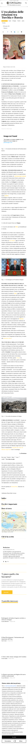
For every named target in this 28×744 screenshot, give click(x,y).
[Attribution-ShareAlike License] (14, 490)
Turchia (3, 22)
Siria (15, 293)
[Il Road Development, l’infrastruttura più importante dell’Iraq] (14, 630)
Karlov (19, 20)
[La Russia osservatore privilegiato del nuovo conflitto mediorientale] (14, 667)
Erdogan (14, 20)
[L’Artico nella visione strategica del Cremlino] (14, 649)
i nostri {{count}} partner (10, 685)
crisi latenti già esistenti (20, 176)
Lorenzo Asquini (4, 658)
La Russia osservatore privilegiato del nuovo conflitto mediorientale (13, 675)
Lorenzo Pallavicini (5, 621)
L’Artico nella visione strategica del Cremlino (13, 656)
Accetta (14, 737)
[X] (11, 31)
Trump (18, 357)
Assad (10, 20)
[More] (21, 31)
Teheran (21, 318)
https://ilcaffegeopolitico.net (8, 549)
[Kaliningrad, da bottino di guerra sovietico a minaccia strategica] (14, 610)
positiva (7, 195)
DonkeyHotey (14, 486)
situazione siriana (7, 338)
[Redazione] (2, 28)
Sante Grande (3, 640)
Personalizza (8, 741)
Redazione (5, 28)
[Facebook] (7, 31)
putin (23, 20)
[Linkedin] (14, 31)
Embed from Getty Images (6, 128)
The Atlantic (12, 240)
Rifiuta (20, 741)
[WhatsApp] (18, 31)
